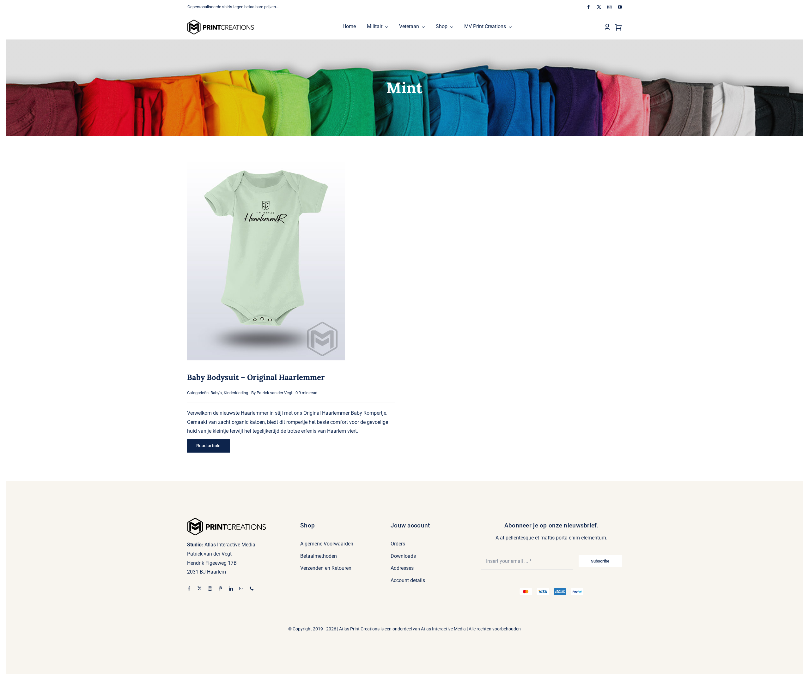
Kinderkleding (236, 392)
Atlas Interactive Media (443, 628)
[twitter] (599, 7)
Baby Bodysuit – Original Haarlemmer (256, 377)
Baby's (216, 392)
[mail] (241, 589)
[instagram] (609, 7)
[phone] (252, 589)
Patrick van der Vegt (274, 392)
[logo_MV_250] (220, 22)
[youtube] (620, 7)
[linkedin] (231, 589)
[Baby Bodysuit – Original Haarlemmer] (266, 159)
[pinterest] (220, 589)
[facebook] (589, 7)
